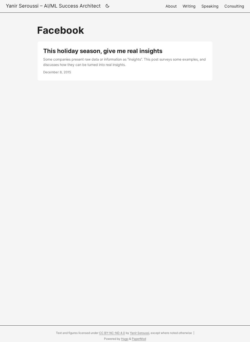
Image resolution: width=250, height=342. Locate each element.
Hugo (124, 339)
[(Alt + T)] (107, 6)
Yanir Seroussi (139, 333)
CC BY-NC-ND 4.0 (112, 333)
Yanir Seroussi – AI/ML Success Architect (53, 6)
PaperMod (139, 339)
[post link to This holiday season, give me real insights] (125, 61)
